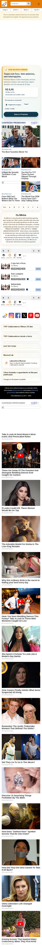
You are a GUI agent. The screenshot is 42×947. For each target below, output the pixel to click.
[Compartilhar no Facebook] (18, 315)
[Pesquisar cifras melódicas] (29, 4)
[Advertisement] (21, 43)
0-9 (4, 207)
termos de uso (18, 390)
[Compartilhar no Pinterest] (30, 315)
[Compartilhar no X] (24, 315)
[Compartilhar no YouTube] (37, 315)
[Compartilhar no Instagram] (11, 315)
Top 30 (36, 10)
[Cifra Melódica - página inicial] (5, 4)
